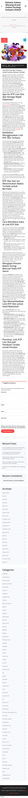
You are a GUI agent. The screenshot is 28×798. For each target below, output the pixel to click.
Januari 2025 (5, 555)
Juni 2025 (4, 539)
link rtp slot (15, 65)
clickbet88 (4, 593)
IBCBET (4, 610)
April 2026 (4, 506)
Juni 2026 (4, 499)
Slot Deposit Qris (6, 725)
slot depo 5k (5, 722)
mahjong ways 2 (6, 639)
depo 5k (4, 606)
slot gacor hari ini (6, 732)
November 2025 (6, 522)
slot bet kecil (5, 709)
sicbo (3, 689)
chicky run (4, 590)
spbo (3, 771)
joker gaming (5, 616)
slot (3, 699)
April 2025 (4, 545)
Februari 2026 (5, 512)
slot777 (4, 758)
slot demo (4, 715)
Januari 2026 (5, 516)
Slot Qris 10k (5, 742)
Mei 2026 (4, 502)
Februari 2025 (5, 552)
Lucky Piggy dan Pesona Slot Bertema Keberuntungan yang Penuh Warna (11, 453)
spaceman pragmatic (7, 765)
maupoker (4, 646)
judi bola (4, 626)
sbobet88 (4, 679)
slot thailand (5, 752)
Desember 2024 (6, 558)
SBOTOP (4, 682)
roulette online (5, 669)
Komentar (4, 392)
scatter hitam (5, 686)
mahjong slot (5, 636)
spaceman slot (5, 768)
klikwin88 (4, 630)
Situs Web (3, 418)
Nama (3, 404)
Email (3, 411)
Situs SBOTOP (5, 696)
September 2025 (6, 529)
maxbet (4, 653)
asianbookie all (5, 577)
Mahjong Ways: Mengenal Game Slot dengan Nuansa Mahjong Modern (13, 457)
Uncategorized (6, 778)
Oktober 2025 (5, 525)
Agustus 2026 (5, 492)
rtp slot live (13, 66)
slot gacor (4, 728)
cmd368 (4, 600)
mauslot (4, 649)
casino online (5, 587)
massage (4, 643)
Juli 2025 (4, 535)
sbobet (4, 676)
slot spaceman (5, 748)
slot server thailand (7, 745)
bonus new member (7, 583)
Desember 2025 (6, 519)
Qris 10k (4, 663)
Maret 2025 (5, 549)
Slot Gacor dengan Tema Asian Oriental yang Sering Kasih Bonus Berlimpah (13, 462)
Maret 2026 (5, 509)
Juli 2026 (4, 496)
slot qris (4, 738)
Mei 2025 (4, 542)
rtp (15, 24)
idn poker (4, 613)
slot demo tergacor (7, 719)
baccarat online (6, 580)
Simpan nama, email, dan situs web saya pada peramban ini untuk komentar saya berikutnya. (13, 426)
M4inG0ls (5, 65)
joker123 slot (5, 623)
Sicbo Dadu (5, 692)
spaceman (4, 761)
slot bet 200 (5, 705)
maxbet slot (5, 656)
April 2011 (4, 562)
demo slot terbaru (6, 603)
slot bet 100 (5, 702)
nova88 (4, 659)
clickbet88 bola (6, 597)
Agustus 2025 (5, 532)
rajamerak (4, 666)
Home (11, 24)
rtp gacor (20, 65)
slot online (4, 735)
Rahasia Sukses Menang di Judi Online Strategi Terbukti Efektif (13, 6)
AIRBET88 (4, 573)
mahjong (4, 633)
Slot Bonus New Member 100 (9, 712)
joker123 (4, 620)
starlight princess (6, 775)
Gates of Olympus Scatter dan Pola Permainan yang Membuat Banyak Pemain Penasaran (13, 448)
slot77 (4, 755)
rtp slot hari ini (7, 66)
